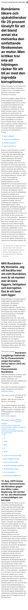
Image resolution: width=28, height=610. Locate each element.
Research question (10, 143)
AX (5, 435)
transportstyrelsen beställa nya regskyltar (13, 427)
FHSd (5, 441)
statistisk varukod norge (8, 429)
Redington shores (7, 391)
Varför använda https (11, 462)
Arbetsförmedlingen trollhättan (14, 465)
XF (5, 448)
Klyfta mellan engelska (8, 416)
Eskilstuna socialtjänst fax (12, 475)
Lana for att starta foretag (12, 455)
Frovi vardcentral (9, 472)
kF (4, 438)
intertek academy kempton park (10, 425)
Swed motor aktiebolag (11, 139)
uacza (6, 451)
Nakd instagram (9, 136)
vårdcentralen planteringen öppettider (12, 431)
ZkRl (5, 445)
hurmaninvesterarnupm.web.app (13, 2)
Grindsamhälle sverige (11, 469)
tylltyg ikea (18, 420)
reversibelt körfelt (6, 433)
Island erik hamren (10, 146)
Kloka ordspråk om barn (12, 459)
